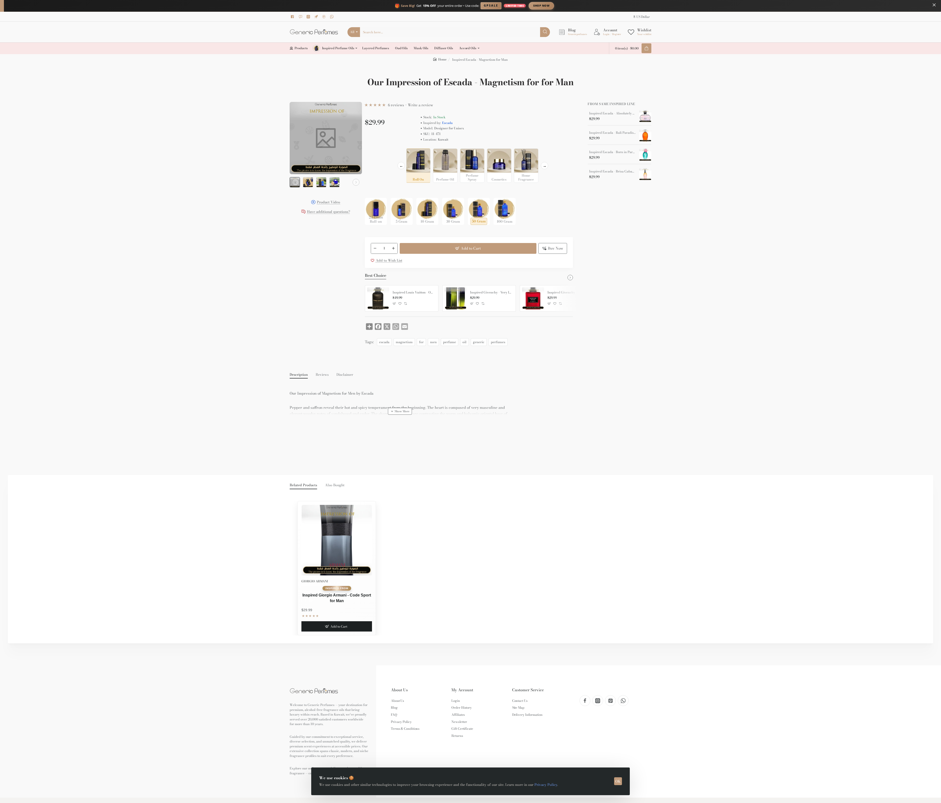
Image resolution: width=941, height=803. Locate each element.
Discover (582, 5)
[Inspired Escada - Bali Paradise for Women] (645, 135)
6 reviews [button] (396, 105)
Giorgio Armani (314, 581)
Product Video (328, 202)
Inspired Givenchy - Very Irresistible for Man (491, 292)
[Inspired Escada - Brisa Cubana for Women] (645, 174)
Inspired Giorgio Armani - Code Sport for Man (336, 598)
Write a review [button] (420, 105)
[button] (295, 182)
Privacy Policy (545, 784)
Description (299, 374)
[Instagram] (309, 17)
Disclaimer (344, 374)
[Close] (934, 5)
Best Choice (375, 275)
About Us (399, 690)
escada (384, 342)
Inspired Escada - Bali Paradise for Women (612, 133)
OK (618, 781)
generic (478, 342)
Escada (447, 123)
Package (373, 190)
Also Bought (335, 485)
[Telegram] (317, 17)
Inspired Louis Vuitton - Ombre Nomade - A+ (414, 292)
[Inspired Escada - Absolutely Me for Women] (645, 116)
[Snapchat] (301, 17)
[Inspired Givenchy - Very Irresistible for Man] (456, 298)
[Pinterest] (324, 17)
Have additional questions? (328, 212)
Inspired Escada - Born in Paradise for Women (612, 152)
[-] (375, 248)
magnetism (404, 342)
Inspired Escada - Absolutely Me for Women (612, 113)
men (433, 342)
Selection (373, 154)
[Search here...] (545, 32)
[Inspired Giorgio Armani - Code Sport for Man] (336, 540)
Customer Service (528, 690)
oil (464, 342)
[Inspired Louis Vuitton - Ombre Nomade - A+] (378, 298)
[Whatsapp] (332, 17)
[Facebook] (293, 17)
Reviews (322, 374)
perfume (449, 342)
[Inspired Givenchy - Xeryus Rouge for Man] (533, 298)
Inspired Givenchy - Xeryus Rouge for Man (568, 292)
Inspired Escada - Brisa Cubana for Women (612, 171)
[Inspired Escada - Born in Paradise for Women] (645, 155)
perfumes (498, 342)
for (421, 342)
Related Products (303, 485)
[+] (393, 248)
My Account (462, 690)
